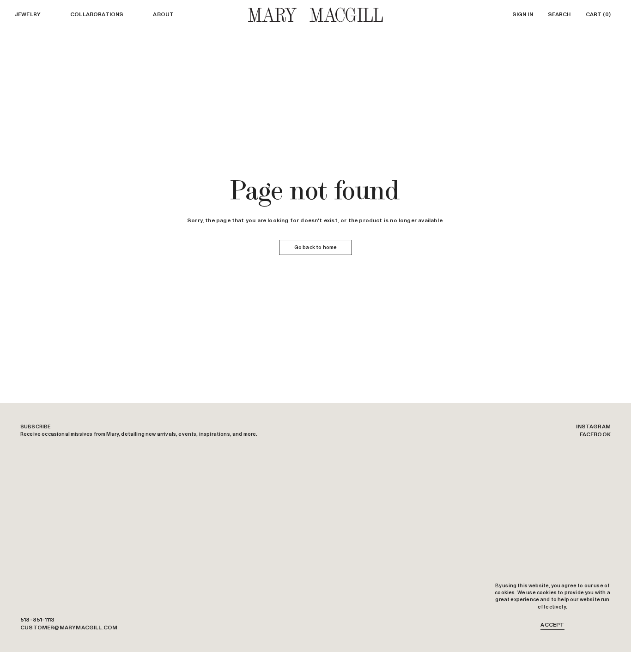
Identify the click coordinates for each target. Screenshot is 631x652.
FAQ (605, 628)
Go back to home (315, 247)
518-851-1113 (37, 620)
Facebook (595, 435)
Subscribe (35, 426)
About (163, 15)
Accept (552, 625)
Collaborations (96, 15)
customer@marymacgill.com (68, 628)
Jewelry (28, 15)
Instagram (593, 427)
